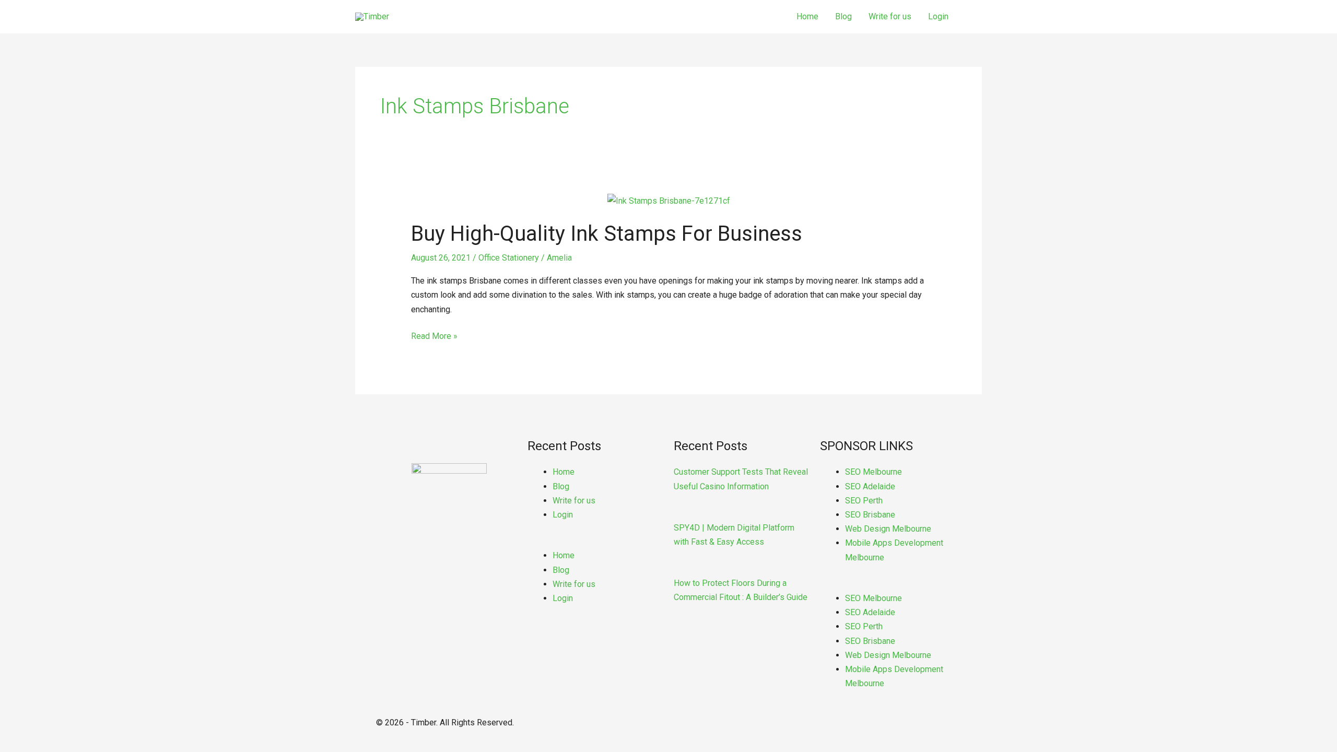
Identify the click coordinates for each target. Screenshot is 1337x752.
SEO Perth (864, 501)
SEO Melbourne (873, 472)
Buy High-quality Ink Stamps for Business (606, 233)
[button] (595, 541)
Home (807, 16)
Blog (843, 16)
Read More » (434, 335)
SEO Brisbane (870, 515)
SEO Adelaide (870, 486)
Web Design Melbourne (888, 529)
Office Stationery (508, 258)
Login (938, 16)
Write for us (890, 16)
